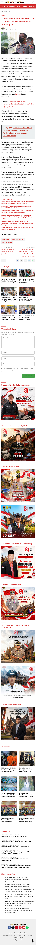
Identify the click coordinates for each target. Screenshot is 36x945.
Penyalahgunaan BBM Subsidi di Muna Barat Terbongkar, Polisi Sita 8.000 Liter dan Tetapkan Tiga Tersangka (17, 223)
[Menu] (2, 2)
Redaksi (30, 935)
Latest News (23, 933)
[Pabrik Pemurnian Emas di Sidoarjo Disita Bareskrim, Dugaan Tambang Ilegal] (27, 309)
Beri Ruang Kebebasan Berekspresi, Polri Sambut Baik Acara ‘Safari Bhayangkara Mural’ (17, 104)
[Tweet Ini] (21, 260)
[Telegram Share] (29, 260)
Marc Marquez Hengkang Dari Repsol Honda (14, 836)
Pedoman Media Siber (9, 935)
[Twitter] (12, 927)
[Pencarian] (33, 2)
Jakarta (18, 94)
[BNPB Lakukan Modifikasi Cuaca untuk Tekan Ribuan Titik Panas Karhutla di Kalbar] (27, 783)
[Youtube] (23, 927)
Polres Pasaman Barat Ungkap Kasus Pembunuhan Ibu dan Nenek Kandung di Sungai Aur (18, 911)
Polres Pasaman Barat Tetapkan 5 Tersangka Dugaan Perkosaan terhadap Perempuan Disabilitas (7, 820)
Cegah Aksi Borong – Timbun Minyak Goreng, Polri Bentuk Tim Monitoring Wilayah (27, 251)
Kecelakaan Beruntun (18, 239)
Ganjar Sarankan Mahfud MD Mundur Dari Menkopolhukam (14, 859)
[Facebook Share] (17, 260)
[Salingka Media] (14, 2)
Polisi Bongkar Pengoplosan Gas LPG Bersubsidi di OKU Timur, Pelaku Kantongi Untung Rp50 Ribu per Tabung (17, 216)
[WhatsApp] (27, 927)
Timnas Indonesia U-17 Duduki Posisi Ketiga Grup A (16, 841)
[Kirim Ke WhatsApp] (33, 260)
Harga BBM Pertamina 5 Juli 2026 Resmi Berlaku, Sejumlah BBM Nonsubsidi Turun (16, 207)
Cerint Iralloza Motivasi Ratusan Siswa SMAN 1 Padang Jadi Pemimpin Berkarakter (8, 795)
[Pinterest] (16, 927)
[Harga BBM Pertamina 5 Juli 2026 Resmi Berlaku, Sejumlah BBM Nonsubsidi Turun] (27, 273)
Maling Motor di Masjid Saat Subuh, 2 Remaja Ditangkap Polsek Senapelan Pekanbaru (8, 770)
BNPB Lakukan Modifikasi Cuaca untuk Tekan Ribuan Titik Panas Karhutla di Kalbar (27, 795)
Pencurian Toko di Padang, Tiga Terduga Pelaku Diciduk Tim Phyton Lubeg (25, 770)
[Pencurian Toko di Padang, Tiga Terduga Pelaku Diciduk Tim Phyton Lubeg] (27, 758)
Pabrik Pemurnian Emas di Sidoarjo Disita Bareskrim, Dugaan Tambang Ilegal (17, 228)
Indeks (21, 937)
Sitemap (15, 937)
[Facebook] (9, 927)
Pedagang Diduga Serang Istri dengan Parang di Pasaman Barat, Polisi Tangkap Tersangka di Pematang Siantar (26, 820)
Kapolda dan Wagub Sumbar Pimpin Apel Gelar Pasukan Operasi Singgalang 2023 (15, 852)
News (3, 15)
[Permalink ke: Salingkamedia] (3, 28)
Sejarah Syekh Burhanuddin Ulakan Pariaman (15, 846)
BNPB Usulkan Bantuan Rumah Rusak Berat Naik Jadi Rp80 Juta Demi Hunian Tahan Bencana (17, 211)
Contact (16, 933)
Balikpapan (5, 239)
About (10, 933)
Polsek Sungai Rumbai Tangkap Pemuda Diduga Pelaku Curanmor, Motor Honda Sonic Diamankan (17, 202)
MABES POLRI (7, 243)
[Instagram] (20, 927)
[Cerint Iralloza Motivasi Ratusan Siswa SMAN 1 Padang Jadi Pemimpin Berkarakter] (9, 783)
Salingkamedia (9, 28)
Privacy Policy (22, 935)
